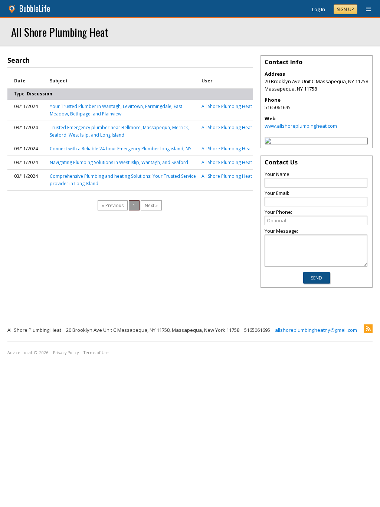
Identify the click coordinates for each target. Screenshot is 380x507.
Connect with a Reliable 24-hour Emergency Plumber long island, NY (120, 148)
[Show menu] (365, 9)
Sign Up (345, 9)
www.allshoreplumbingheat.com (301, 125)
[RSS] (368, 328)
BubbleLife (34, 8)
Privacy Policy (66, 352)
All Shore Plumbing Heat (59, 32)
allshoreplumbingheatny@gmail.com (316, 330)
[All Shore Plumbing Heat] (268, 141)
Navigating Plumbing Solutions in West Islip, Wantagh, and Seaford (119, 162)
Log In (318, 9)
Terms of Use (96, 352)
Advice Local (19, 352)
